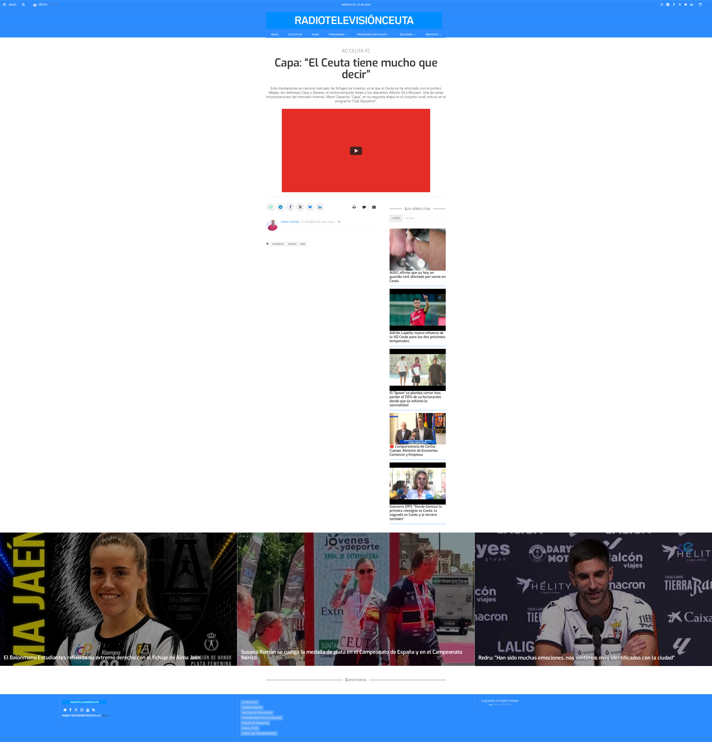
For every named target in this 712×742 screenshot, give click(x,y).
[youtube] (87, 710)
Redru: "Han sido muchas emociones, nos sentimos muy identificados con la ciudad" (576, 657)
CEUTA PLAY (295, 34)
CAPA (302, 244)
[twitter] (76, 710)
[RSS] (93, 710)
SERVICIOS (432, 34)
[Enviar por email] (374, 207)
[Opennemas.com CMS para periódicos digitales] (499, 702)
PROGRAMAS (337, 34)
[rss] (339, 222)
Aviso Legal (249, 702)
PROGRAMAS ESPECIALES (372, 34)
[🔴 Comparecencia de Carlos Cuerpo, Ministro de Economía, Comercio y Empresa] (418, 428)
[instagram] (81, 710)
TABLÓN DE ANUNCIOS (255, 723)
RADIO (315, 34)
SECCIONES (406, 34)
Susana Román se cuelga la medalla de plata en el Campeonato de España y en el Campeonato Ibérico (351, 655)
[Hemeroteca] (700, 4)
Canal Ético (250, 728)
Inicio (274, 34)
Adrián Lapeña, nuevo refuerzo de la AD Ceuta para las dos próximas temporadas (417, 336)
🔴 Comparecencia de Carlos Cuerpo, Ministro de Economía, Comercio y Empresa (414, 450)
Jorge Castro (290, 221)
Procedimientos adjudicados (261, 717)
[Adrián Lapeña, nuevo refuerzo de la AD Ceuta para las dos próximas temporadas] (418, 310)
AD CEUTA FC (278, 244)
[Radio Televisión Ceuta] (354, 20)
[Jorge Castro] (272, 225)
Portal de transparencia (259, 733)
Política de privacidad (257, 712)
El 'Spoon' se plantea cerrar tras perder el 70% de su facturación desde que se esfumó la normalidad (415, 399)
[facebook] (70, 710)
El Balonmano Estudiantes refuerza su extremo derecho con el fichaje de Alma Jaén (102, 657)
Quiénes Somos (252, 707)
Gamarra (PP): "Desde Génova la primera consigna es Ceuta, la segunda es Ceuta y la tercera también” (416, 512)
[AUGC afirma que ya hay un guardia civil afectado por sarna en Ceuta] (418, 250)
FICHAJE (292, 244)
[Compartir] (662, 4)
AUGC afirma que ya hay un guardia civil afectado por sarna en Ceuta (417, 276)
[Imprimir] (354, 207)
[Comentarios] (364, 207)
